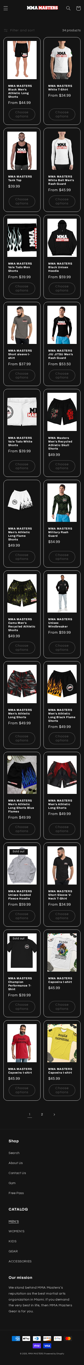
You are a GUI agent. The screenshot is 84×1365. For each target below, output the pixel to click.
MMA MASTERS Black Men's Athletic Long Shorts (20, 91)
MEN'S (14, 1221)
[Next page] (54, 1114)
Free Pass (16, 1193)
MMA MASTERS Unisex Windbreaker (60, 623)
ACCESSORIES (20, 1261)
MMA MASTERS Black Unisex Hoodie (60, 267)
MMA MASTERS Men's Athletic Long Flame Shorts (20, 534)
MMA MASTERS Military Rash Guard (60, 532)
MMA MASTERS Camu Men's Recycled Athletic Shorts (22, 625)
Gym (12, 1183)
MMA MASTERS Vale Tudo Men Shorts (20, 267)
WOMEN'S (16, 1231)
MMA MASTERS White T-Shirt (60, 87)
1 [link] (30, 1114)
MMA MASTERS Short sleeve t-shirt (20, 354)
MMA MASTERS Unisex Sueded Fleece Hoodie (20, 895)
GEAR (13, 1251)
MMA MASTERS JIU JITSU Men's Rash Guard (60, 354)
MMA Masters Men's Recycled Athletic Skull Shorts (60, 443)
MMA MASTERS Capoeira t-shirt (60, 980)
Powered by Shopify (54, 1354)
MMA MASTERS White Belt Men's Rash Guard (61, 180)
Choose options (21, 114)
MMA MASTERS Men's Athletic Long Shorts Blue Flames (21, 806)
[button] (6, 8)
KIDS (13, 1241)
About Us (16, 1163)
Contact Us (17, 1173)
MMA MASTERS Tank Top (20, 178)
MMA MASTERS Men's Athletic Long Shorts (20, 713)
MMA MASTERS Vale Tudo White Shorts (20, 441)
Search (14, 1153)
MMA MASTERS (36, 1354)
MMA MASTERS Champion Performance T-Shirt (20, 984)
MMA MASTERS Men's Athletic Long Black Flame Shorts (62, 715)
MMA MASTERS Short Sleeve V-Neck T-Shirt (60, 895)
